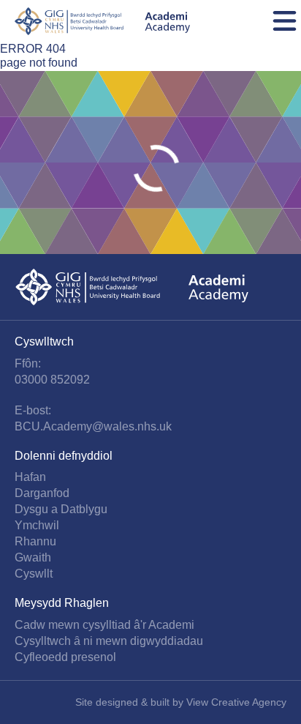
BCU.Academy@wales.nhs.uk (93, 426)
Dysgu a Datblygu (61, 509)
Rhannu (35, 541)
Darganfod (42, 493)
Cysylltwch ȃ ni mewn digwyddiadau (109, 641)
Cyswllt (34, 573)
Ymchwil (37, 525)
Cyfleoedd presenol (65, 657)
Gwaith (33, 557)
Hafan (30, 477)
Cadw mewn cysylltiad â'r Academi (104, 625)
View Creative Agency (236, 702)
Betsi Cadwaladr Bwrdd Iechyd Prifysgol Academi (102, 21)
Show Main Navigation (284, 21)
